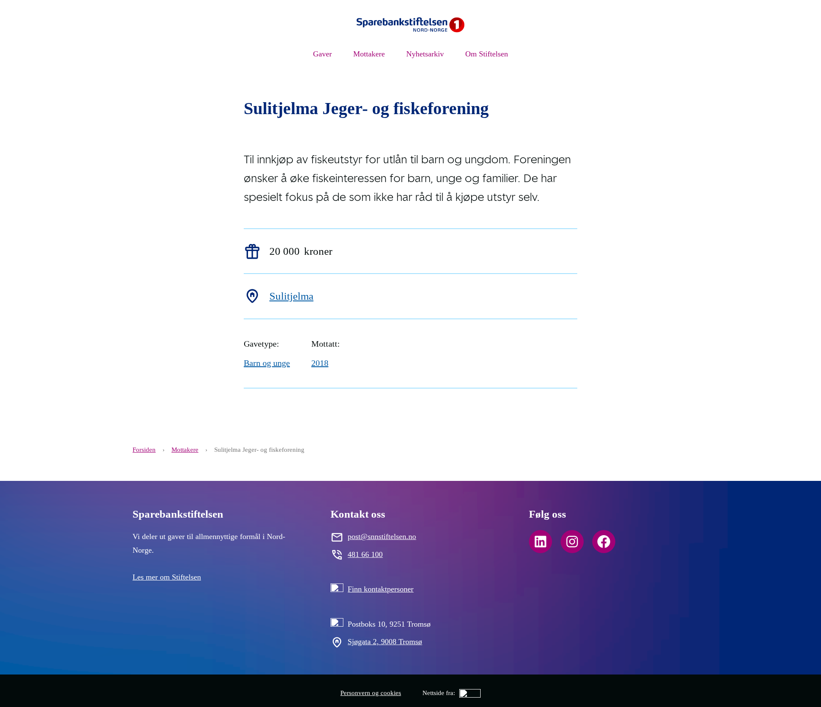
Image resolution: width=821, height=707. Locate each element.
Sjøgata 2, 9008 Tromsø (385, 641)
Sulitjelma (291, 296)
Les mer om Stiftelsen (167, 577)
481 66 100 (365, 554)
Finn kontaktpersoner (380, 589)
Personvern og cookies (370, 692)
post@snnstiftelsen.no (382, 536)
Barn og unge (267, 363)
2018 (319, 363)
